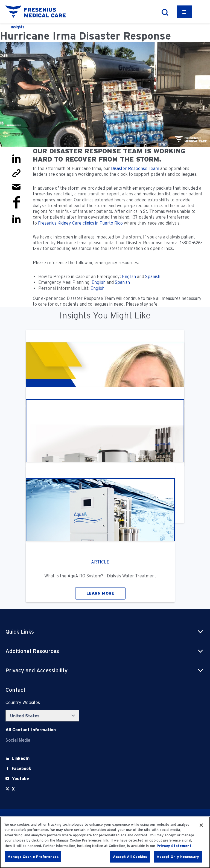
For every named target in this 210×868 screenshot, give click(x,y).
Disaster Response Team (135, 168)
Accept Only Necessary (178, 857)
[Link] (16, 172)
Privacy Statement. (174, 846)
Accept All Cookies (130, 857)
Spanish (152, 276)
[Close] (201, 825)
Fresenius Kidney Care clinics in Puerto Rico (80, 223)
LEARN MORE (100, 593)
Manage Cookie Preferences (33, 857)
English (129, 276)
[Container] (184, 11)
